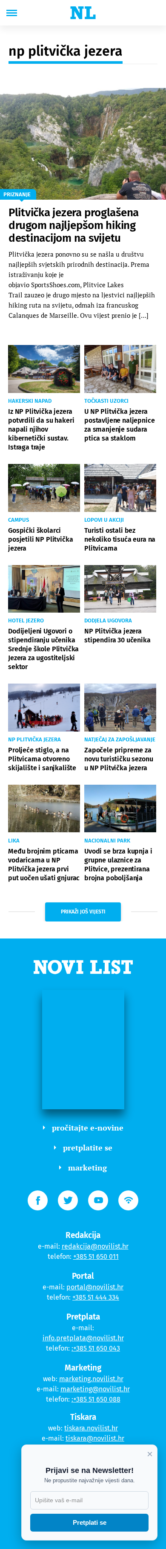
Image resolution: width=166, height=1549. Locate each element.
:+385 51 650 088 (96, 1399)
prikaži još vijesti (83, 912)
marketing (87, 1167)
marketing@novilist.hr (95, 1389)
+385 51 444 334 (95, 1297)
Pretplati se (89, 1522)
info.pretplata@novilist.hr (83, 1338)
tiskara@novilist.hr (95, 1438)
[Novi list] (83, 12)
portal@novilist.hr (94, 1287)
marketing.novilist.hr (91, 1379)
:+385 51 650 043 (96, 1348)
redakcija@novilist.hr (95, 1246)
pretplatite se (87, 1147)
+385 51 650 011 (96, 1256)
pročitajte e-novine (87, 1127)
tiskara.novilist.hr (91, 1428)
